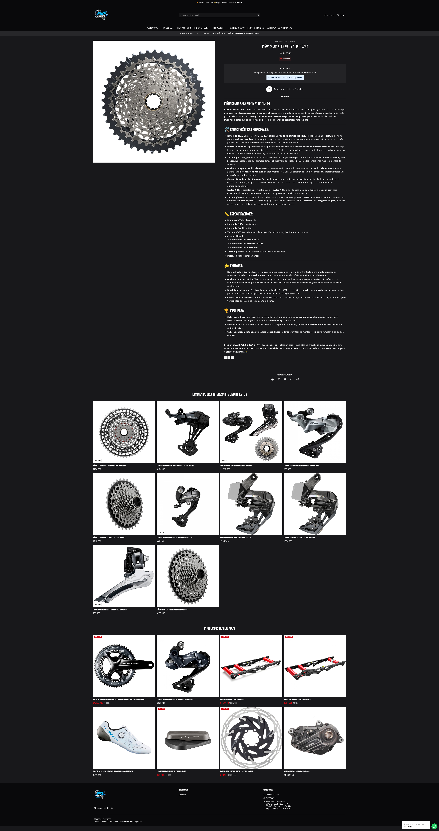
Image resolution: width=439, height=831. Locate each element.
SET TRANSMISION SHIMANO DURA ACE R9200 (236, 465)
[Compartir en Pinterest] (291, 379)
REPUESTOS (193, 33)
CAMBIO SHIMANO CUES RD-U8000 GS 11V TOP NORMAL (175, 465)
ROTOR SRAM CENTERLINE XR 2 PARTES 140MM (236, 771)
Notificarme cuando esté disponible (286, 77)
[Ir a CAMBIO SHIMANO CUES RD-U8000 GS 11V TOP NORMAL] (188, 432)
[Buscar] (258, 15)
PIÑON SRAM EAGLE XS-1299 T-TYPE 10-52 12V (109, 465)
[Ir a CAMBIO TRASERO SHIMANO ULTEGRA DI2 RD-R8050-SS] (188, 666)
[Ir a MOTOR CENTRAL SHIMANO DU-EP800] (315, 738)
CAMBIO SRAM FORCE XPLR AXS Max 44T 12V (235, 537)
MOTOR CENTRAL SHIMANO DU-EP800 (296, 771)
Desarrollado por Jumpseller (130, 821)
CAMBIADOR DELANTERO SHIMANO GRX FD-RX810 (110, 609)
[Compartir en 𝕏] (279, 379)
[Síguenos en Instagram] (104, 808)
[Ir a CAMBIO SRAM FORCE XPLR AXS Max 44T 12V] (251, 504)
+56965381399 (272, 794)
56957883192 (271, 798)
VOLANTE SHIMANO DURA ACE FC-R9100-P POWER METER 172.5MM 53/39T (119, 699)
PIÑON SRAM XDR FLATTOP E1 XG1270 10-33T (109, 537)
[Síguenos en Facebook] (108, 808)
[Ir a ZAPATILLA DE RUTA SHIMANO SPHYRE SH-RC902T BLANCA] (124, 738)
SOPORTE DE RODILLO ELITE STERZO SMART (171, 771)
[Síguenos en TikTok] (112, 808)
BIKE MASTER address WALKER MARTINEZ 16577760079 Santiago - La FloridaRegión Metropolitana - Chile (278, 805)
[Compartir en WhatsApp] (285, 379)
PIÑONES (221, 33)
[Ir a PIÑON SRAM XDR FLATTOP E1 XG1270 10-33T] (124, 504)
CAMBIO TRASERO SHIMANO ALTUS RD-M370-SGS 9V (174, 537)
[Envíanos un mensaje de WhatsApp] (434, 826)
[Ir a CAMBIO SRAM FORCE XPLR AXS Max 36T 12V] (315, 504)
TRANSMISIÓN (207, 33)
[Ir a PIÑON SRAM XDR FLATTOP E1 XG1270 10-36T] (188, 576)
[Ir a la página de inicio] (101, 15)
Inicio (182, 33)
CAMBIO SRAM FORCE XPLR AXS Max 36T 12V (299, 537)
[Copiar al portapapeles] (297, 379)
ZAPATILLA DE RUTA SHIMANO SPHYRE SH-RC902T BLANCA (113, 771)
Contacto (182, 794)
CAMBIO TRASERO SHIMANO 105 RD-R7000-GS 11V (301, 465)
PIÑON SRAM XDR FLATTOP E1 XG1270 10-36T (172, 609)
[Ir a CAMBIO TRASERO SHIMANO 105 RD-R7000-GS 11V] (315, 432)
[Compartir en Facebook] (272, 379)
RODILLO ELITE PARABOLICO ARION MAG (297, 699)
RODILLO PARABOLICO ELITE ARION (232, 699)
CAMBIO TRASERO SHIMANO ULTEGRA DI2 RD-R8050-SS (175, 699)
